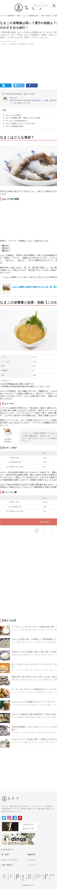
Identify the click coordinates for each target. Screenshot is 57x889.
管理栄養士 (36, 100)
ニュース (31, 860)
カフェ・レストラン (9, 860)
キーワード (11, 876)
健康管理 (10, 16)
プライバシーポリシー (38, 876)
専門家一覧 (46, 876)
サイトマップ (4, 876)
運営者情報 (17, 876)
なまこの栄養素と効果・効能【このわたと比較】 (23, 118)
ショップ (31, 865)
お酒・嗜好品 (7, 865)
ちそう (2, 16)
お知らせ (23, 877)
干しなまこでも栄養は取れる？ (17, 121)
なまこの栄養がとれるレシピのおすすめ (20, 123)
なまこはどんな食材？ (14, 115)
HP (16, 98)
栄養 (18, 16)
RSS (52, 875)
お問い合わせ (29, 876)
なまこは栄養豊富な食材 (14, 126)
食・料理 (5, 854)
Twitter (12, 98)
